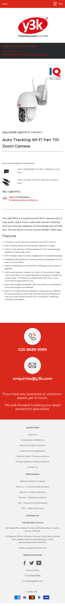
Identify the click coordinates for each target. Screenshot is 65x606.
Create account (16, 200)
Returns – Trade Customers (32, 492)
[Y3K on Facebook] (24, 565)
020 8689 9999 (32, 349)
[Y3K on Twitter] (31, 565)
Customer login (23, 456)
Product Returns (41, 461)
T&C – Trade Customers (33, 508)
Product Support (24, 461)
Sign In (12, 197)
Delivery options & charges (32, 481)
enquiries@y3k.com (32, 378)
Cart (60, 4)
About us (32, 434)
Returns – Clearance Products (32, 497)
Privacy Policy (32, 570)
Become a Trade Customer (32, 445)
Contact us (32, 200)
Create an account (41, 456)
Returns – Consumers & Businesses (32, 486)
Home (5, 46)
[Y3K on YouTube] (38, 565)
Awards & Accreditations (32, 440)
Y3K (35, 591)
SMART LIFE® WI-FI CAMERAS (23, 46)
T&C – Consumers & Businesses (32, 503)
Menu (5, 4)
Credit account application (32, 451)
